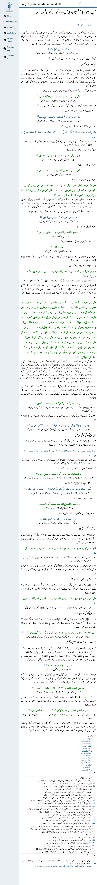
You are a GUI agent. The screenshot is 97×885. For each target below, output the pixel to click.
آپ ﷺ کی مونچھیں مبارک (86, 762)
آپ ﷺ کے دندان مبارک (86, 765)
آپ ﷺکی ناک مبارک (87, 758)
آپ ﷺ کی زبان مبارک (87, 767)
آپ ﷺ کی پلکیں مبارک (87, 751)
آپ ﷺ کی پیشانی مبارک (87, 746)
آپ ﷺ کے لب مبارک (87, 760)
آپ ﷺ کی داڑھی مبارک (86, 755)
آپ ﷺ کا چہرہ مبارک (87, 744)
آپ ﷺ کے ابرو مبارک (87, 748)
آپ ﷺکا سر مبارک (87, 739)
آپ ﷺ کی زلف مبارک (87, 741)
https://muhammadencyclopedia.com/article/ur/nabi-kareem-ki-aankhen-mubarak (63, 866)
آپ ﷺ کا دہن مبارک (87, 770)
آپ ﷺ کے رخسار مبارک (86, 753)
